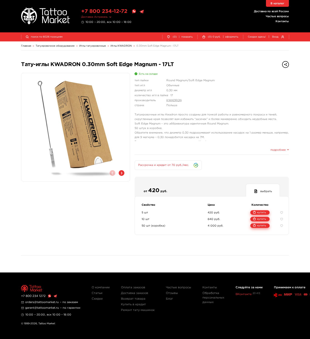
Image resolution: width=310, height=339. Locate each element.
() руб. (214, 37)
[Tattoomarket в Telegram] (141, 11)
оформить (231, 37)
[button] (121, 173)
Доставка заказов (134, 293)
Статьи (97, 293)
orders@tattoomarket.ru (42, 302)
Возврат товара (133, 299)
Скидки (97, 299)
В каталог (277, 3)
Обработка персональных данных (213, 297)
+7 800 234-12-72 (104, 11)
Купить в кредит (133, 304)
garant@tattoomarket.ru (42, 308)
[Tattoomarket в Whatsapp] (134, 11)
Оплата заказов (133, 287)
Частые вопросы (277, 16)
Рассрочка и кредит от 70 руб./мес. (163, 165)
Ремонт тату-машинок (138, 310)
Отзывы (172, 293)
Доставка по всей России (271, 11)
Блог (169, 299)
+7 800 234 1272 (33, 296)
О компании (101, 287)
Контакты (282, 21)
